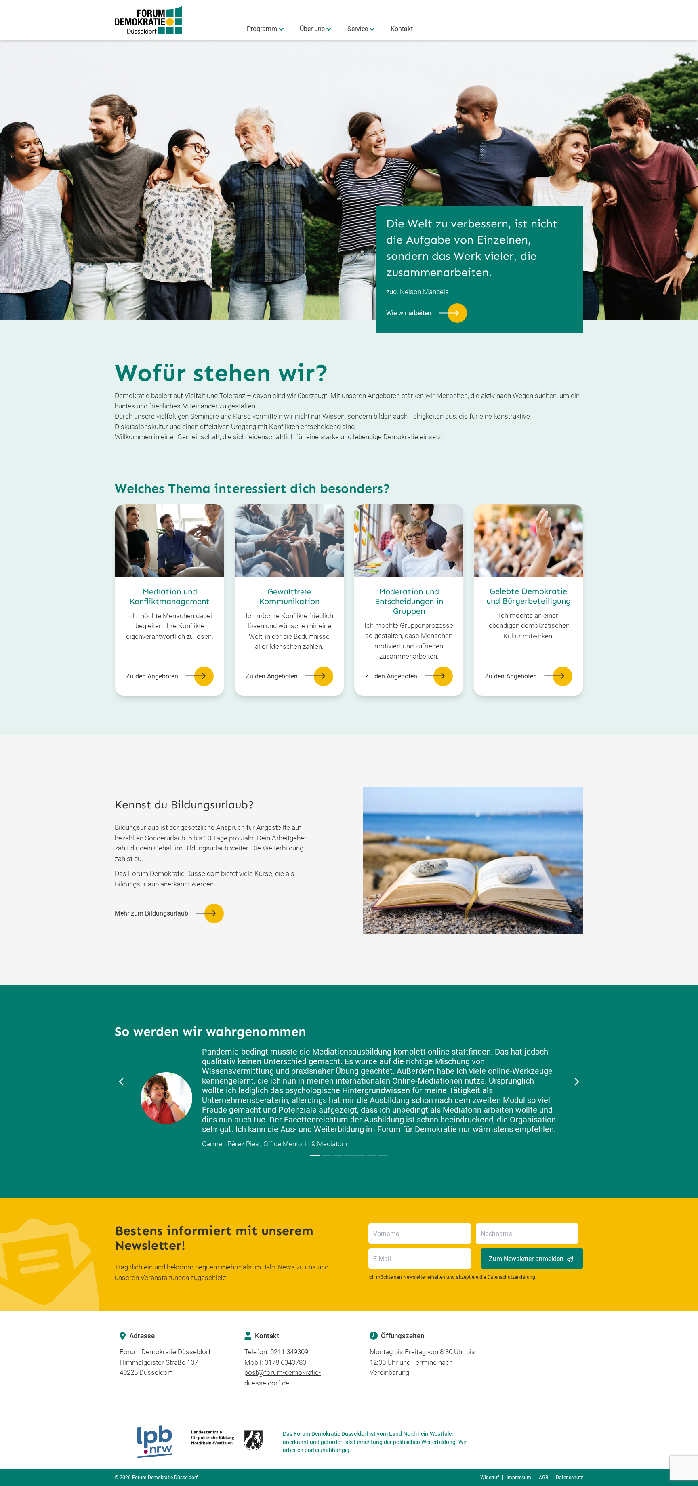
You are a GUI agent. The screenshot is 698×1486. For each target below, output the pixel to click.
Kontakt (402, 29)
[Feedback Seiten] (315, 1155)
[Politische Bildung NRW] (200, 1442)
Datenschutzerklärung (511, 1277)
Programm (262, 29)
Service (357, 29)
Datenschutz (569, 1477)
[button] (426, 313)
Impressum (519, 1477)
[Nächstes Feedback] (576, 1081)
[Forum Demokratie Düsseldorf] (148, 20)
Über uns (312, 29)
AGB (543, 1477)
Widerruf (489, 1477)
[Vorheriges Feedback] (121, 1081)
